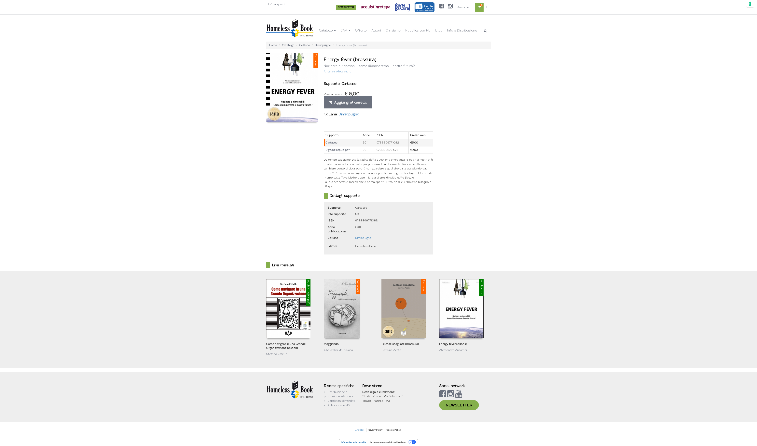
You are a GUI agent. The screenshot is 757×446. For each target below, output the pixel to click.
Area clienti (464, 7)
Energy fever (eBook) (453, 344)
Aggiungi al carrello (349, 102)
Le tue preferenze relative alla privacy (388, 442)
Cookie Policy (393, 429)
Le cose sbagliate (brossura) (400, 344)
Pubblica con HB (418, 30)
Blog (438, 30)
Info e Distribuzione (462, 30)
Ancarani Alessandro (337, 71)
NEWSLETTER (346, 7)
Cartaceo (331, 142)
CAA (344, 30)
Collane (304, 45)
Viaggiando (331, 344)
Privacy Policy (375, 429)
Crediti (359, 429)
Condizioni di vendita (341, 401)
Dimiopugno (323, 45)
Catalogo (326, 30)
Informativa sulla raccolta (353, 442)
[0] (479, 7)
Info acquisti (276, 4)
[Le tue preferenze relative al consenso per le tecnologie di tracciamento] (750, 3)
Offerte (361, 30)
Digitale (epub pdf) (338, 150)
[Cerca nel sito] (485, 31)
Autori (376, 30)
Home (273, 45)
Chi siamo (393, 30)
